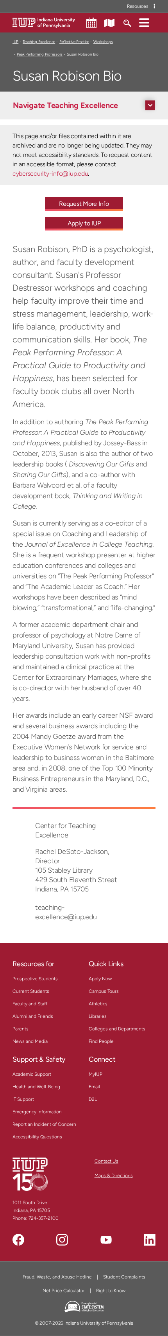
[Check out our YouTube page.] (106, 1240)
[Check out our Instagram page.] (62, 1240)
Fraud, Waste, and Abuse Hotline (57, 1277)
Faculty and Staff (30, 1004)
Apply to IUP (84, 223)
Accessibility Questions (37, 1137)
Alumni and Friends (33, 1016)
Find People (101, 1041)
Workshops (103, 41)
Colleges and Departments (117, 1029)
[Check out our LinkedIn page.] (149, 1240)
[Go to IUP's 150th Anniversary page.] (30, 1174)
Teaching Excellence (39, 41)
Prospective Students (35, 978)
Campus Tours (104, 991)
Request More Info (84, 203)
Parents (21, 1029)
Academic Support (32, 1074)
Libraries (98, 1016)
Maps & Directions (114, 1175)
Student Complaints (124, 1277)
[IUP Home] (44, 22)
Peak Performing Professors (40, 54)
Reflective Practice (74, 41)
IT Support (23, 1099)
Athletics (98, 1004)
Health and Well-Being (36, 1086)
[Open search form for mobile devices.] (126, 22)
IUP (15, 41)
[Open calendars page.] (91, 23)
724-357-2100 (44, 1218)
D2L (93, 1099)
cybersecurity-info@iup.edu (50, 173)
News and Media (30, 1041)
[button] (144, 22)
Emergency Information (37, 1112)
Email (94, 1086)
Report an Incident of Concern (44, 1124)
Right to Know (110, 1290)
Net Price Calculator (64, 1290)
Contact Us (106, 1161)
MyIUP (95, 1074)
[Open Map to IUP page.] (109, 22)
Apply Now (100, 978)
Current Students (31, 991)
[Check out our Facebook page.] (18, 1240)
